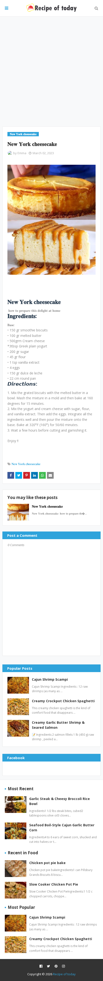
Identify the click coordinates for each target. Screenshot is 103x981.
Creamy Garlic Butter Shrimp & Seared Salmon (58, 725)
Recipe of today (64, 974)
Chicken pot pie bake (47, 862)
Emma (21, 153)
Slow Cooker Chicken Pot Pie (53, 884)
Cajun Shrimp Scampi (50, 679)
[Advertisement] (51, 71)
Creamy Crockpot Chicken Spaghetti (63, 701)
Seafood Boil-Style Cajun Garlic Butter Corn (61, 827)
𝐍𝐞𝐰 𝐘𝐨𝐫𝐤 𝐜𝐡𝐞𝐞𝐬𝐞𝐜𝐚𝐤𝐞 (25, 464)
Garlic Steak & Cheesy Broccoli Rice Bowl (59, 801)
